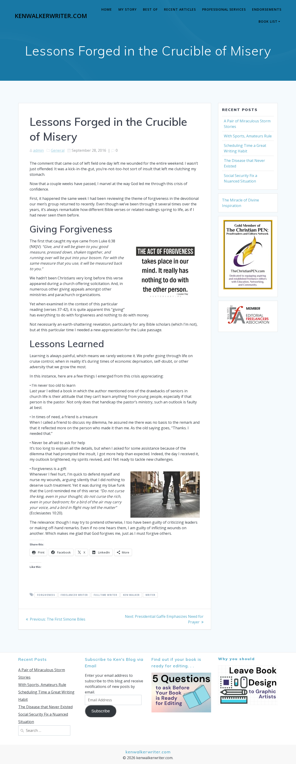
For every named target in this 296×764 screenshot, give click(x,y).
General (58, 150)
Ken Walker (131, 595)
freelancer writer (74, 595)
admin (38, 150)
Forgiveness (46, 595)
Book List (268, 21)
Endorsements (266, 9)
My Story (127, 9)
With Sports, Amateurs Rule (248, 136)
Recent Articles (180, 9)
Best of (150, 9)
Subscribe (100, 711)
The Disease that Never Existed (45, 706)
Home (106, 9)
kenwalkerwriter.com (51, 16)
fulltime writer (105, 595)
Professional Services (224, 9)
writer (150, 595)
